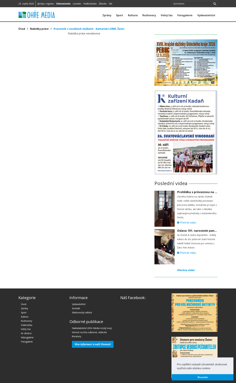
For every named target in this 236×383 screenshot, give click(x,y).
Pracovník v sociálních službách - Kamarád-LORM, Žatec (89, 29)
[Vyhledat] (214, 3)
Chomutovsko (63, 3)
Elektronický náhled (82, 312)
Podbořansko (90, 3)
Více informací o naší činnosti (93, 344)
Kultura (133, 15)
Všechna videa (186, 270)
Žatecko (103, 3)
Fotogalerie (184, 15)
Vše (110, 3)
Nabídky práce (39, 29)
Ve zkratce (26, 333)
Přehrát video (187, 222)
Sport (119, 15)
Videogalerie (27, 337)
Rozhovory (149, 15)
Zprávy (106, 15)
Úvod (21, 29)
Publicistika (26, 325)
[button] (211, 368)
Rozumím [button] (203, 377)
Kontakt (76, 308)
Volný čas (167, 15)
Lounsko (77, 3)
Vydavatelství (206, 15)
